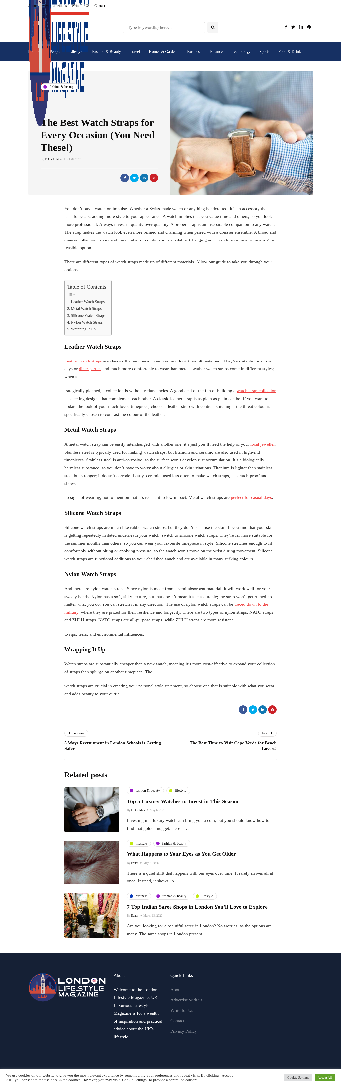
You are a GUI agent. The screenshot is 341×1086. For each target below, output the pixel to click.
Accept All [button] (325, 1077)
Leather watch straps (83, 361)
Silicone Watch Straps (88, 315)
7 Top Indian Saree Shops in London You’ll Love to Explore (197, 907)
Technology (241, 51)
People (55, 51)
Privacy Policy (183, 1031)
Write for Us (80, 6)
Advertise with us (54, 6)
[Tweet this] (134, 178)
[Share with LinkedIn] (144, 178)
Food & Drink (289, 51)
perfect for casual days (251, 497)
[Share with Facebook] (124, 178)
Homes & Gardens (163, 51)
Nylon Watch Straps (87, 322)
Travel (135, 51)
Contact (99, 6)
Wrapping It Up (83, 329)
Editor (134, 863)
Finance (216, 51)
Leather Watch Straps (88, 302)
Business (194, 51)
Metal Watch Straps (86, 308)
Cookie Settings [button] (298, 1077)
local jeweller (262, 444)
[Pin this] (154, 178)
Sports (264, 51)
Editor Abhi (52, 159)
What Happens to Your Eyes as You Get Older (181, 854)
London (34, 51)
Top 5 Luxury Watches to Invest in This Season (182, 801)
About (32, 6)
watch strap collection (256, 390)
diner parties (90, 368)
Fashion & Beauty (106, 51)
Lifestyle (76, 51)
